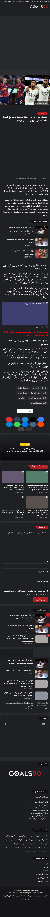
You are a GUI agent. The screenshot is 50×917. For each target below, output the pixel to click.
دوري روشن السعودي (41, 847)
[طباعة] (21, 429)
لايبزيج (20, 398)
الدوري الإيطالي (10, 836)
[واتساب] (17, 424)
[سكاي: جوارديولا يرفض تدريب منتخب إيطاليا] (41, 241)
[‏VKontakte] (32, 424)
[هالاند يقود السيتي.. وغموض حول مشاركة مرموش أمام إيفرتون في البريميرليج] (37, 477)
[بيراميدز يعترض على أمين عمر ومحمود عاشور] (41, 706)
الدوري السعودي (42, 840)
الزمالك (20, 840)
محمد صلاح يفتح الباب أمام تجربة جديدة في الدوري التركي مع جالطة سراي (37, 513)
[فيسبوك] (40, 419)
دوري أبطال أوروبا (38, 393)
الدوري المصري (29, 840)
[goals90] (39, 6)
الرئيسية (43, 108)
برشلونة (30, 843)
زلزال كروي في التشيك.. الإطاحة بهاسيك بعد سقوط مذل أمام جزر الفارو (13, 488)
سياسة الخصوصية (42, 874)
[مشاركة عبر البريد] (28, 429)
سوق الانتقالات (17, 847)
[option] (25, 448)
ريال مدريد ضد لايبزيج (37, 398)
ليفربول (8, 847)
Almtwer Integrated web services (30, 893)
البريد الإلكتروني (42, 571)
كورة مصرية (25, 444)
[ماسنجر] (25, 424)
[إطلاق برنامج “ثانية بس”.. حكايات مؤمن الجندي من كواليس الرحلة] (41, 696)
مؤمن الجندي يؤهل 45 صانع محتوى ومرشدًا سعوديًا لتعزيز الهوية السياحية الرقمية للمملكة (19, 638)
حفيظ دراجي (22, 388)
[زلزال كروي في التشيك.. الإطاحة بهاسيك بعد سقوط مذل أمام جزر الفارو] (13, 477)
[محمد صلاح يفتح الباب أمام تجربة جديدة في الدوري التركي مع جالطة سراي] (37, 502)
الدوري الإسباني (35, 836)
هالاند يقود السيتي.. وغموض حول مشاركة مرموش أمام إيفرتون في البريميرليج (37, 488)
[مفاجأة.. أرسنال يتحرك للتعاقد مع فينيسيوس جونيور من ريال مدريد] (41, 230)
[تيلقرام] (9, 424)
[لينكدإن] (25, 419)
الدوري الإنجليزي (23, 836)
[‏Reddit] (40, 424)
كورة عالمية (35, 108)
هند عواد (44, 178)
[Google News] (25, 411)
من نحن (45, 867)
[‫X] (32, 419)
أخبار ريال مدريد (39, 388)
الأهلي (45, 836)
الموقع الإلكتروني (42, 581)
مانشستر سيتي (42, 851)
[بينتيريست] (9, 419)
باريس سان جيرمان (41, 843)
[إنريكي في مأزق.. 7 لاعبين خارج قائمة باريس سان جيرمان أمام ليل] (13, 502)
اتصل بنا (45, 871)
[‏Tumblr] (17, 419)
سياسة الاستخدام (42, 881)
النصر (12, 840)
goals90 (15, 890)
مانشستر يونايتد (30, 851)
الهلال (6, 840)
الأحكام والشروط (42, 878)
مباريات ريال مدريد (38, 403)
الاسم (45, 562)
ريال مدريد (22, 393)
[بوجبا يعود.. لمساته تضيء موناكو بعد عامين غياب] (41, 253)
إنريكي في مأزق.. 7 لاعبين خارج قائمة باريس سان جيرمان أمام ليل (13, 513)
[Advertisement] (25, 43)
